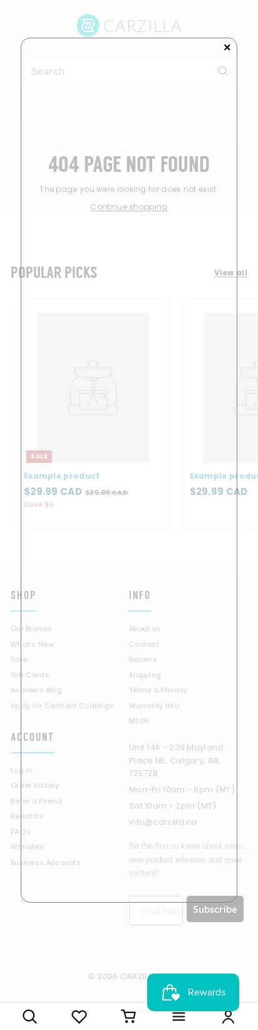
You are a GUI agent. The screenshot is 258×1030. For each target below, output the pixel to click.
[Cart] (128, 1016)
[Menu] (179, 1016)
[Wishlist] (79, 1016)
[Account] (228, 1016)
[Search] (29, 1016)
